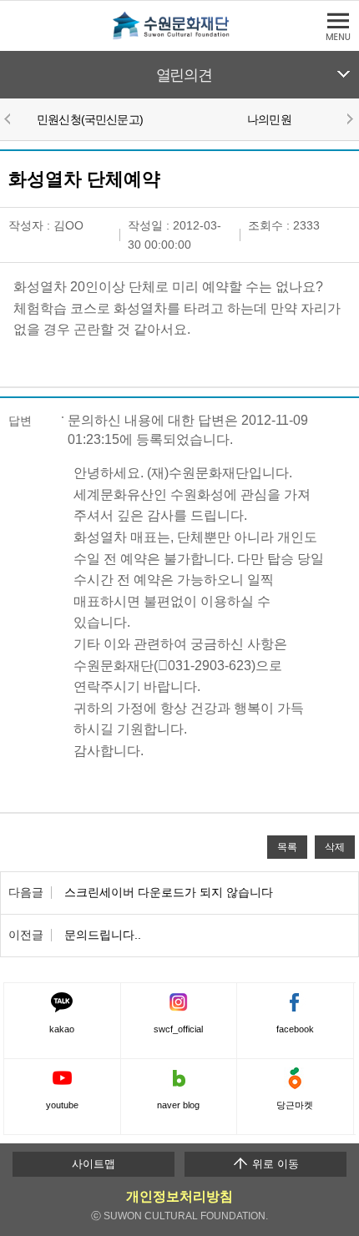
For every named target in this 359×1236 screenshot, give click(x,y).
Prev (10, 118)
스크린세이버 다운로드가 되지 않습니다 (168, 892)
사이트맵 (93, 1164)
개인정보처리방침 (179, 1196)
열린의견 (184, 75)
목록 (287, 846)
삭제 (335, 846)
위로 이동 (274, 1164)
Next (349, 118)
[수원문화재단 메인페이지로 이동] (179, 36)
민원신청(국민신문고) (90, 119)
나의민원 (269, 119)
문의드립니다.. (102, 934)
